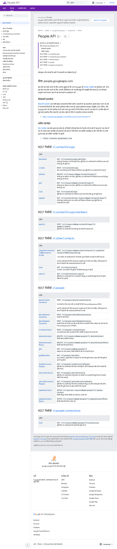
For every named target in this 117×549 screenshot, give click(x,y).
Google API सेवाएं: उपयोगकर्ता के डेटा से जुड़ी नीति (45, 481)
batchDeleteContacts (44, 316)
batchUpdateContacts (44, 322)
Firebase (92, 487)
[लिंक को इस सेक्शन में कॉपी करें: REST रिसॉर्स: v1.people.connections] (82, 411)
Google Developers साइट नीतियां (83, 439)
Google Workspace (58, 30)
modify (42, 224)
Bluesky (64, 483)
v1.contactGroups (64, 147)
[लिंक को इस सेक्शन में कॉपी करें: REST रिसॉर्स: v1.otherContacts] (76, 238)
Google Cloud (94, 498)
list (41, 192)
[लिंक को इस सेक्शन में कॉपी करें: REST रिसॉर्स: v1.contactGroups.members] (89, 212)
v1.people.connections (66, 410)
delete (42, 174)
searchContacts (46, 373)
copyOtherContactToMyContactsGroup (47, 252)
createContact (45, 330)
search (42, 274)
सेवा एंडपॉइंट (42, 128)
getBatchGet (44, 355)
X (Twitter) (65, 494)
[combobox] (77, 3)
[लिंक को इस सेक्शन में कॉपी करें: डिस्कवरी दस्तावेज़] (55, 99)
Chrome (92, 483)
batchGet (43, 159)
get (40, 183)
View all (92, 505)
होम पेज (40, 30)
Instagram (65, 487)
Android (92, 480)
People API (13, 2)
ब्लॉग (62, 480)
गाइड (4, 8)
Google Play (93, 502)
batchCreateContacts (44, 301)
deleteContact (45, 336)
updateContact (45, 390)
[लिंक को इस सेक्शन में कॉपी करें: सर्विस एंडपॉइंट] (53, 123)
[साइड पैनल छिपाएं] (27, 545)
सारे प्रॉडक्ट (36, 535)
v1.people (58, 288)
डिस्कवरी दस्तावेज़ (44, 104)
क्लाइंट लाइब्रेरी (89, 87)
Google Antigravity (95, 494)
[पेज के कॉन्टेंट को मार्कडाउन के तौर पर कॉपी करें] (65, 36)
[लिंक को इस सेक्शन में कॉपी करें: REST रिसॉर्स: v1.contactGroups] (77, 147)
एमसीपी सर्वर (22, 8)
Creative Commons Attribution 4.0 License (82, 437)
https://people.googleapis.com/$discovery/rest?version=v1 (67, 117)
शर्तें (34, 544)
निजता (40, 544)
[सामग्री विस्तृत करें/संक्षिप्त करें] (60, 43)
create (42, 168)
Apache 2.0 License (39, 439)
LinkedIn (64, 491)
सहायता (32, 8)
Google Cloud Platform (41, 531)
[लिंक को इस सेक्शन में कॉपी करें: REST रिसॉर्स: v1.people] (66, 288)
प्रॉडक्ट (47, 30)
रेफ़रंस (12, 8)
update (42, 198)
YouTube (64, 498)
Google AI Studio (95, 491)
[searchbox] (15, 15)
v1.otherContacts (63, 238)
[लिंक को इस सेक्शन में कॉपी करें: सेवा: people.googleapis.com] (75, 81)
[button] (15, 31)
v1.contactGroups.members (70, 212)
